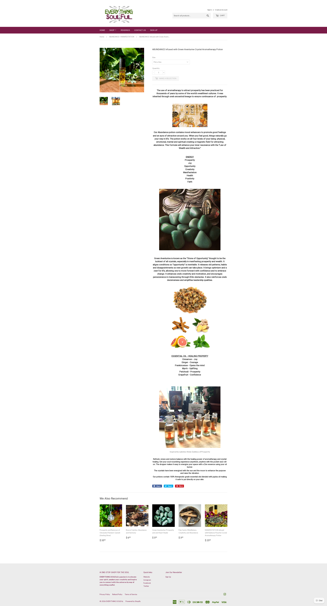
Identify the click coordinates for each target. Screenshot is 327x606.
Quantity (156, 68)
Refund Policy (117, 594)
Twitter (146, 586)
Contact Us (140, 30)
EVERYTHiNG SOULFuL (114, 601)
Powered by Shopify (133, 601)
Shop (112, 30)
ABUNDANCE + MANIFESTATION (121, 37)
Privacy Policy (105, 594)
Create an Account (221, 10)
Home (102, 30)
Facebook (147, 583)
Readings (125, 30)
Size (153, 57)
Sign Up (153, 30)
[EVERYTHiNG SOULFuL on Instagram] (225, 595)
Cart (222, 15)
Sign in (209, 10)
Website (146, 577)
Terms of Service (131, 594)
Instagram (147, 580)
